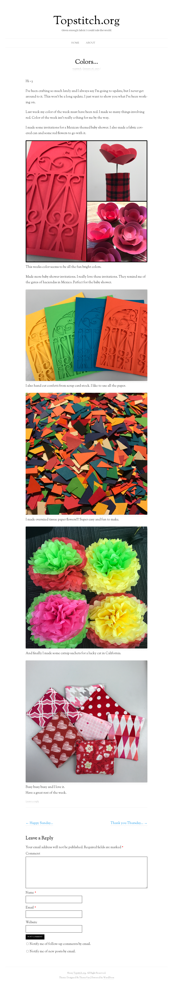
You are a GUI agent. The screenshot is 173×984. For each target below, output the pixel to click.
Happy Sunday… (39, 823)
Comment (33, 853)
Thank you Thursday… (128, 823)
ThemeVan (84, 977)
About (90, 43)
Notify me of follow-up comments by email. (60, 944)
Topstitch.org (86, 21)
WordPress (108, 977)
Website (31, 922)
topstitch (77, 69)
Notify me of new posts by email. (53, 951)
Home (75, 43)
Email (31, 907)
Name (31, 892)
